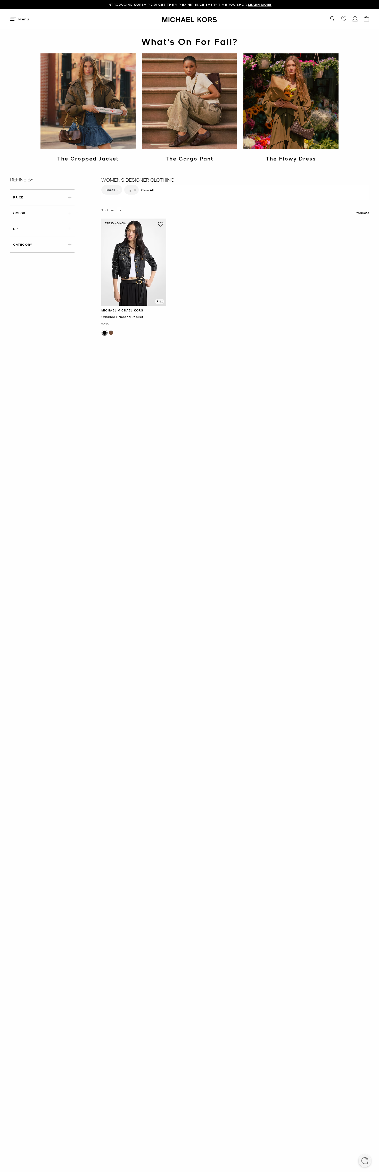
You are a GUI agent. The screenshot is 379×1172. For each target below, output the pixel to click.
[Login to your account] (355, 18)
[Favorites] (343, 18)
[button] (365, 1161)
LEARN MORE (259, 4)
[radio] (105, 333)
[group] (189, 4)
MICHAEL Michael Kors (122, 310)
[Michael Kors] (189, 18)
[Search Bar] (332, 18)
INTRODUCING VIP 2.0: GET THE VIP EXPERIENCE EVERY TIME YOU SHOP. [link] (189, 4)
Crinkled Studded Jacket (122, 317)
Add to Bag (134, 302)
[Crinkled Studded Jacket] (133, 262)
